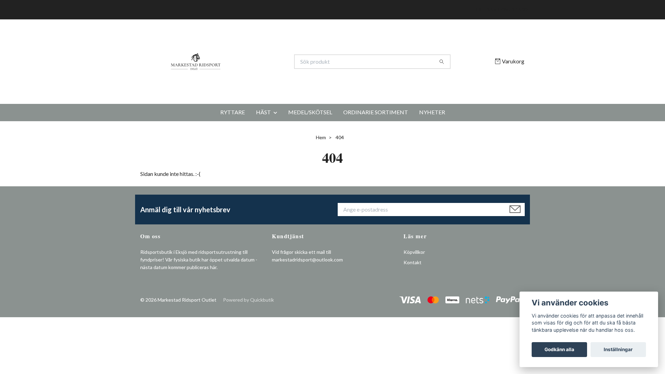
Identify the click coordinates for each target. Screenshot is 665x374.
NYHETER (432, 148)
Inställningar (618, 349)
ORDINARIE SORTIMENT (375, 148)
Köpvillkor (414, 288)
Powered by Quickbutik (248, 335)
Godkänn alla (559, 349)
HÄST (263, 148)
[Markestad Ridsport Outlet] (236, 79)
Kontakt (413, 298)
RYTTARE (232, 148)
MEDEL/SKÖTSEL (310, 148)
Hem (321, 173)
